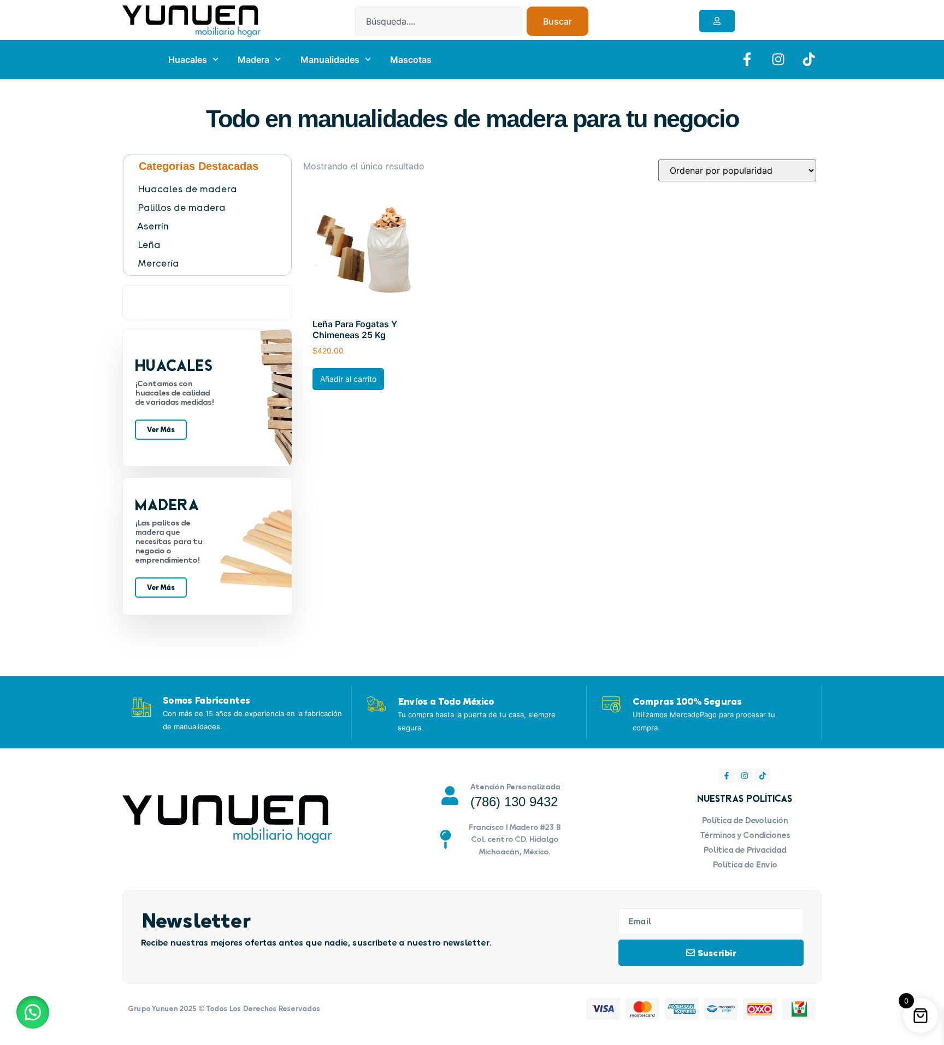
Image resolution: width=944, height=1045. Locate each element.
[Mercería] (212, 263)
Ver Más (161, 429)
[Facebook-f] (726, 775)
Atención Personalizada (515, 786)
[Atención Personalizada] (449, 795)
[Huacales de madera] (212, 189)
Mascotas (411, 59)
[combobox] (438, 21)
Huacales (187, 59)
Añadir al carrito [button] (348, 378)
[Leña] (212, 244)
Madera (253, 59)
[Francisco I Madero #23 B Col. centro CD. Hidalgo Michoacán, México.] (445, 839)
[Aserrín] (212, 226)
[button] (32, 1012)
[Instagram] (744, 775)
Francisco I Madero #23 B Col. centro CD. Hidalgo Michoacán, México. (514, 839)
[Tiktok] (762, 775)
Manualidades (329, 59)
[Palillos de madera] (212, 207)
